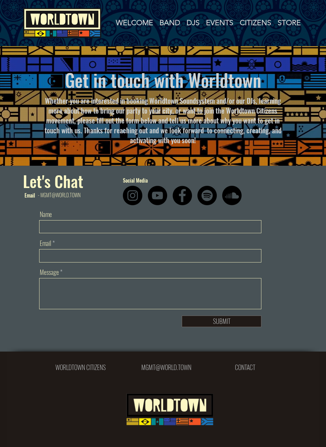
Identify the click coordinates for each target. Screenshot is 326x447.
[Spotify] (207, 195)
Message (49, 272)
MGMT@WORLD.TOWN (166, 367)
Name (46, 214)
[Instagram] (132, 195)
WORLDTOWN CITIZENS (80, 367)
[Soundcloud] (232, 195)
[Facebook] (182, 195)
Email (45, 243)
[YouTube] (157, 195)
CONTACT (245, 367)
